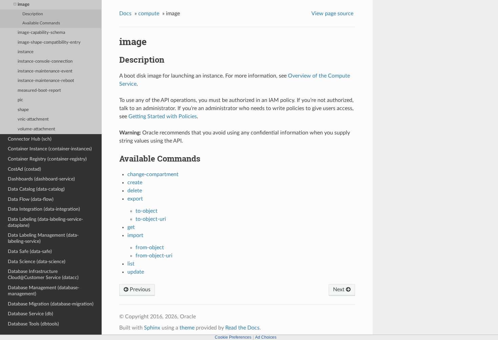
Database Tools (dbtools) (33, 323)
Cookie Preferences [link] (233, 337)
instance (26, 52)
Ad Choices (265, 337)
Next (339, 289)
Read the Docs (242, 328)
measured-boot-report (39, 90)
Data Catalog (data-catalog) (36, 189)
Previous (139, 289)
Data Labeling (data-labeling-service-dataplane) (45, 222)
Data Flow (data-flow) (31, 199)
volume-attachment (36, 129)
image (23, 4)
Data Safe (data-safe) (30, 251)
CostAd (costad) (24, 169)
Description (32, 14)
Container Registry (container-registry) (47, 159)
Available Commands (41, 23)
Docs (125, 13)
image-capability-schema (41, 32)
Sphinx (152, 328)
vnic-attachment (33, 119)
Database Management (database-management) (43, 290)
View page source (332, 13)
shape (23, 110)
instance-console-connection (45, 61)
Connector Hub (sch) (29, 139)
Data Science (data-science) (36, 261)
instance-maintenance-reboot (46, 81)
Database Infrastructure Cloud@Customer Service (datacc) (43, 274)
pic (20, 100)
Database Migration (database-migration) (51, 303)
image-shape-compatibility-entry (49, 42)
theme (187, 328)
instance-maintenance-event (45, 71)
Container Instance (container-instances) (50, 148)
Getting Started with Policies (162, 116)
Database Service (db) (30, 313)
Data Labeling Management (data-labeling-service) (43, 238)
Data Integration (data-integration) (44, 209)
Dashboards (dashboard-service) (41, 179)
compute (148, 13)
